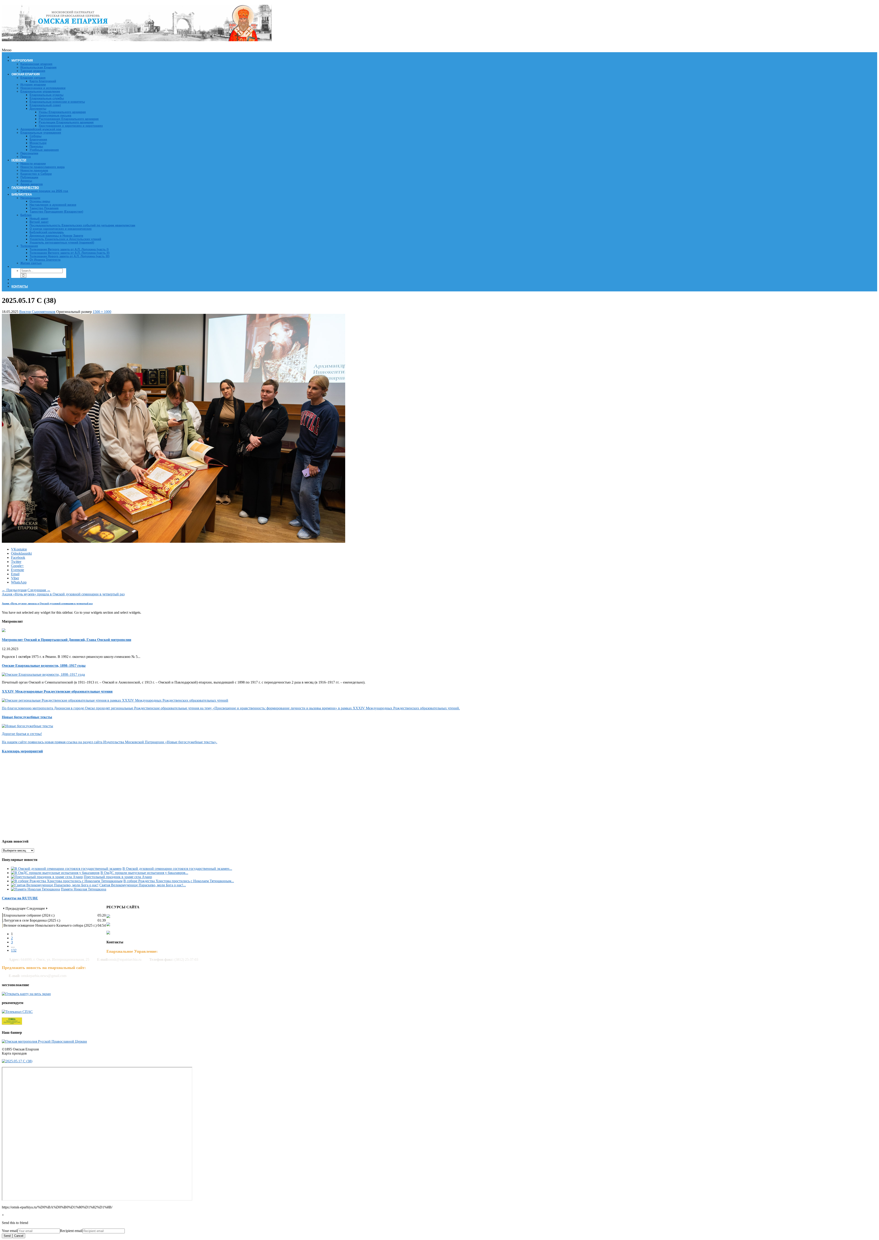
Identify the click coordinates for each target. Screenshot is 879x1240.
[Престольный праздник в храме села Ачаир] (47, 877)
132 (13, 950)
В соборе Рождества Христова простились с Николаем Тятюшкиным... (178, 881)
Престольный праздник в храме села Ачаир (118, 877)
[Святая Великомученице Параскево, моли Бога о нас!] (54, 885)
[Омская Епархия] (137, 39)
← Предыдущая (14, 590)
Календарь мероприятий (22, 751)
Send (7, 1235)
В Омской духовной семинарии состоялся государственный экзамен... (177, 869)
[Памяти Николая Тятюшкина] (35, 889)
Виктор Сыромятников (37, 312)
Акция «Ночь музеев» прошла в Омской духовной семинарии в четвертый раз (63, 594)
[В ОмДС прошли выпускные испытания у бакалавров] (55, 873)
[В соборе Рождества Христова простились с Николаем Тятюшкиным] (66, 881)
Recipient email (71, 1231)
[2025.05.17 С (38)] (173, 541)
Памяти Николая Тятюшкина (83, 889)
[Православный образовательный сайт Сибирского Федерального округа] (12, 1023)
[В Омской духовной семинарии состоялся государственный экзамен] (66, 869)
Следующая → (38, 590)
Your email (10, 1231)
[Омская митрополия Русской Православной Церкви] (44, 1041)
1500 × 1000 (102, 312)
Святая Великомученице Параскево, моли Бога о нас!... (142, 885)
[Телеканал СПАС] (17, 1012)
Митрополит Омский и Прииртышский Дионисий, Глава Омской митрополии (66, 640)
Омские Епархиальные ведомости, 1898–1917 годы (44, 665)
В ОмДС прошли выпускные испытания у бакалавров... (144, 873)
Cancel (18, 1235)
